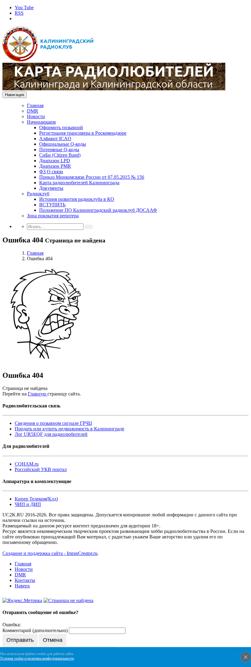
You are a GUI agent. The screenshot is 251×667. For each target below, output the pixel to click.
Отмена (52, 640)
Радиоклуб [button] (38, 193)
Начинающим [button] (41, 122)
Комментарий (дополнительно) (35, 630)
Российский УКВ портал (41, 469)
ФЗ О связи (51, 171)
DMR (32, 111)
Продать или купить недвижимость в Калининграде (69, 428)
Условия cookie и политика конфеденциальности (37, 658)
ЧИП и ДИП (28, 504)
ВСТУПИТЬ (52, 204)
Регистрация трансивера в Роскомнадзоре (82, 133)
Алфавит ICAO (55, 138)
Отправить (20, 640)
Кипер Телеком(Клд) (36, 498)
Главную (37, 393)
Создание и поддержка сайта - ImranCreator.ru (49, 553)
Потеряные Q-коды (59, 149)
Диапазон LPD (54, 160)
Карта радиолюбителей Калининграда (79, 182)
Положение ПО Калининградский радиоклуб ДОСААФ (98, 210)
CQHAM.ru (27, 464)
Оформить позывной (61, 127)
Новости (36, 116)
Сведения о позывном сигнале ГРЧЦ (53, 423)
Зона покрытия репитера (53, 215)
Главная (35, 105)
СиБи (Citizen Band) (60, 155)
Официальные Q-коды (62, 144)
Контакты (25, 580)
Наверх (22, 585)
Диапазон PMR (55, 166)
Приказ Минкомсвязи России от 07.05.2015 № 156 (91, 177)
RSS (19, 13)
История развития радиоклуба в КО (76, 199)
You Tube (24, 7)
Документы (51, 188)
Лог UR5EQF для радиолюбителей (51, 434)
